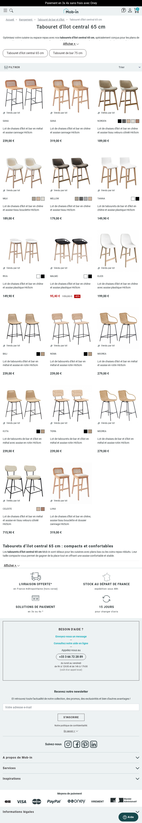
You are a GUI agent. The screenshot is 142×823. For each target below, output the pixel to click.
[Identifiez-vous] (130, 10)
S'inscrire (71, 717)
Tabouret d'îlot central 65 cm (25, 53)
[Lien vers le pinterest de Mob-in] (86, 744)
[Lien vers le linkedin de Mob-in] (93, 744)
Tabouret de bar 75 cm (67, 53)
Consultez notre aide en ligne (71, 643)
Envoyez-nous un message (71, 636)
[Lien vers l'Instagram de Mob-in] (69, 744)
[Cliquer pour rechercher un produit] (11, 10)
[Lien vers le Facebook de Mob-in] (77, 744)
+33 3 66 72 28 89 (71, 657)
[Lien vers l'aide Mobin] (123, 10)
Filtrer (14, 67)
